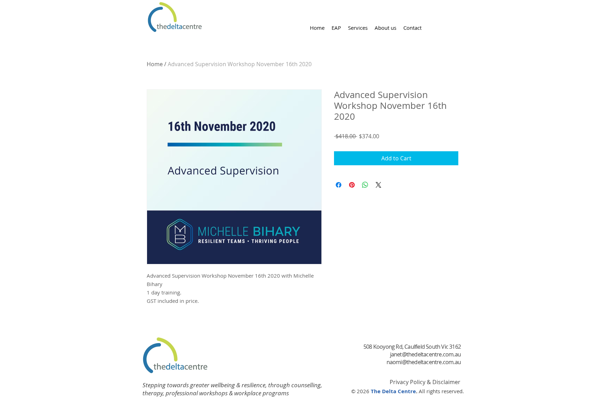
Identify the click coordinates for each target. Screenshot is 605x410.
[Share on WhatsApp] (365, 185)
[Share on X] (378, 185)
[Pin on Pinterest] (352, 185)
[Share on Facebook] (338, 185)
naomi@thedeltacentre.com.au (424, 362)
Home (155, 64)
